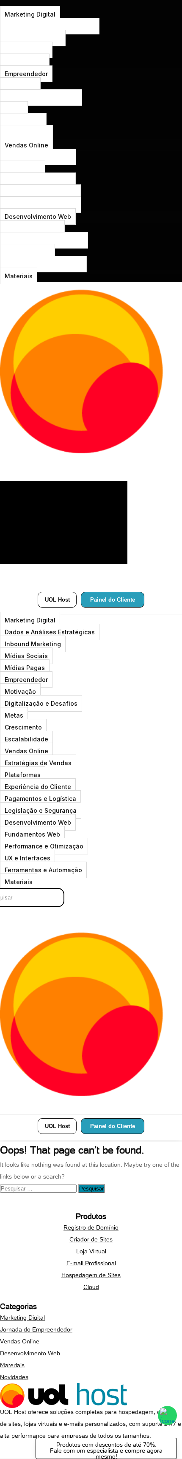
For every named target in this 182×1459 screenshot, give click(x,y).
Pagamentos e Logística (40, 192)
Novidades (14, 1377)
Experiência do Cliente (38, 180)
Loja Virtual (91, 1251)
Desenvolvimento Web (38, 216)
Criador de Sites (91, 1239)
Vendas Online (26, 145)
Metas (14, 109)
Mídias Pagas (25, 61)
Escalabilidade (26, 133)
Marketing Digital (30, 14)
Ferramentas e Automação (43, 264)
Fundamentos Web (32, 228)
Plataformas (23, 168)
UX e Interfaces (27, 252)
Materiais (19, 276)
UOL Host (57, 600)
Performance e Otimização (44, 240)
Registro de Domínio (91, 1227)
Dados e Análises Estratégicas (50, 26)
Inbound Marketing (33, 38)
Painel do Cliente (112, 600)
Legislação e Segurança (41, 204)
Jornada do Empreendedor (36, 1329)
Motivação (20, 85)
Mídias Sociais (26, 50)
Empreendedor (26, 73)
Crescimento (23, 121)
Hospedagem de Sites (91, 1275)
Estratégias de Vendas (38, 157)
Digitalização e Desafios (41, 97)
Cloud (91, 1287)
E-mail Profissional (91, 1263)
